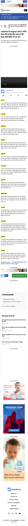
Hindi (3, 1)
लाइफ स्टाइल (5, 26)
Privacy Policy (13, 499)
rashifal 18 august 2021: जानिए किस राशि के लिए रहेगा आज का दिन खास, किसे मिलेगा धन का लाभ (17, 26)
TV (4, 275)
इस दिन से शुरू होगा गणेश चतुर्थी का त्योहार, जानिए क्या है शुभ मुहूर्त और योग (14, 328)
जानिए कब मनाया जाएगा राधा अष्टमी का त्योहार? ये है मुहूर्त (12, 342)
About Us (14, 493)
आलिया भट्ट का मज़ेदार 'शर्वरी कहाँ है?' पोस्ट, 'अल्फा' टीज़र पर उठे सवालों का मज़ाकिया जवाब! (13, 17)
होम (1, 26)
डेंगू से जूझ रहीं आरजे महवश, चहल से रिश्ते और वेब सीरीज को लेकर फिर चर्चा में (14, 320)
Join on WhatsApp (18, 275)
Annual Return (14, 508)
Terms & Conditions (13, 502)
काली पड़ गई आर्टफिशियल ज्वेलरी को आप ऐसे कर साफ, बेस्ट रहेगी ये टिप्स (13, 335)
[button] (23, 10)
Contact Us (13, 496)
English (9, 1)
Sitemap (13, 505)
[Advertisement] (14, 61)
